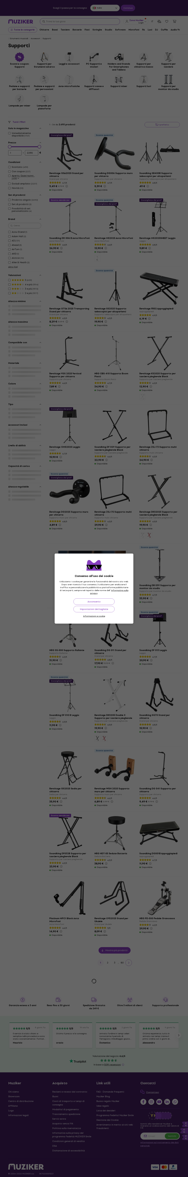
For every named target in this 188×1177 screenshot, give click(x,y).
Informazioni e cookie (94, 616)
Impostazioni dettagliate (94, 609)
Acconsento (94, 601)
